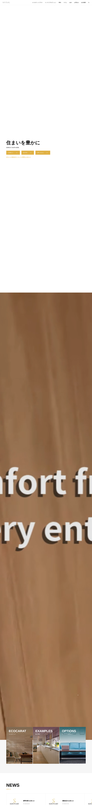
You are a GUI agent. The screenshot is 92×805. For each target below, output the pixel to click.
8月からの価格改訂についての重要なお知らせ (18, 157)
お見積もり (10, 152)
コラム (65, 2)
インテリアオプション (50, 2)
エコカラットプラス (37, 2)
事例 (60, 2)
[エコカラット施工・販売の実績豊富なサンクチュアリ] (6, 2)
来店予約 (25, 152)
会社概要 (83, 2)
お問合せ (76, 2)
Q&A (70, 2)
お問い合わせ (40, 152)
